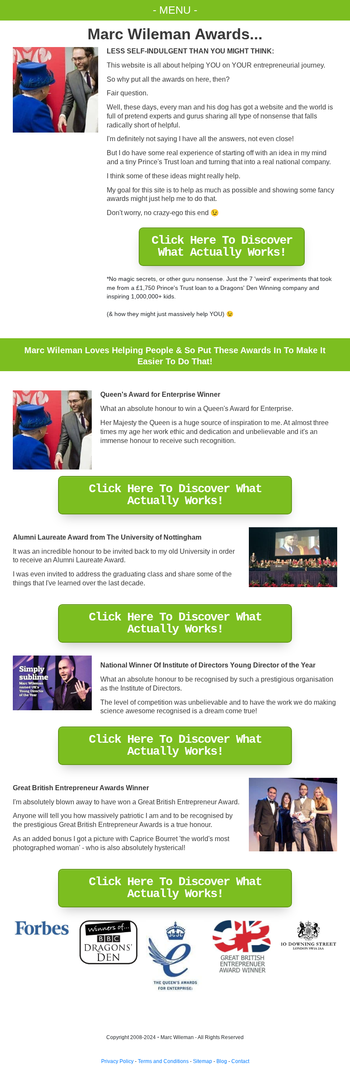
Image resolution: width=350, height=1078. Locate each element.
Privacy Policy (117, 1061)
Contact (240, 1061)
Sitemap (202, 1061)
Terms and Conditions (163, 1061)
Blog (221, 1061)
